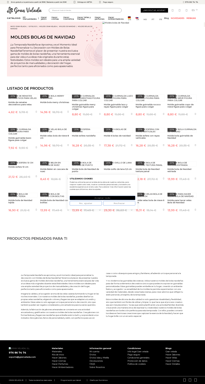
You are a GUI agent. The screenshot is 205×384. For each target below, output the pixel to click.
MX (145, 19)
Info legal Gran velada (137, 351)
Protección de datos (137, 361)
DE (129, 19)
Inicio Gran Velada (18, 26)
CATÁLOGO (32, 26)
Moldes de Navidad (67, 26)
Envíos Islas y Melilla (99, 357)
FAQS (92, 364)
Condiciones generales (138, 357)
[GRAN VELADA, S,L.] (28, 10)
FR (160, 19)
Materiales (57, 351)
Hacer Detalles (173, 364)
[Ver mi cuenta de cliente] (180, 10)
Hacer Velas (171, 357)
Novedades (177, 18)
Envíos (93, 354)
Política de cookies (136, 364)
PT (153, 19)
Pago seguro (133, 354)
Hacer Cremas (59, 361)
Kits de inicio (58, 354)
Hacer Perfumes (60, 364)
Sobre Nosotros (97, 367)
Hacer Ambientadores (62, 367)
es (193, 10)
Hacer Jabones (59, 357)
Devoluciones (96, 361)
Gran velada (171, 351)
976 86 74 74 (191, 2)
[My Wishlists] (173, 10)
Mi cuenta (94, 351)
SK (137, 19)
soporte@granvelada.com (22, 357)
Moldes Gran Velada (48, 26)
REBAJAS (191, 18)
